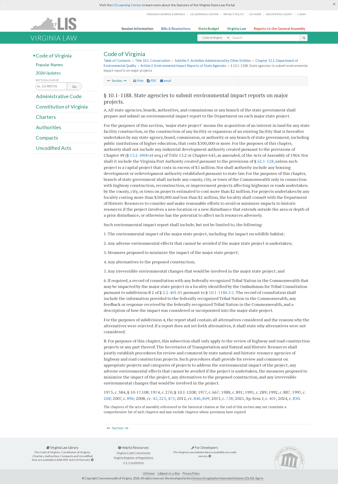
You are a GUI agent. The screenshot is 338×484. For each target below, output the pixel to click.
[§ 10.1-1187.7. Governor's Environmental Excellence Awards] (108, 81)
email (167, 81)
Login (301, 14)
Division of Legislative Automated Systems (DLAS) (222, 478)
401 (272, 398)
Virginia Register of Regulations (133, 457)
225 (162, 398)
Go (74, 86)
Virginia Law (236, 29)
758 (229, 398)
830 (296, 398)
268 (107, 398)
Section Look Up (47, 80)
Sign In (259, 478)
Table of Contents (117, 61)
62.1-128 (265, 161)
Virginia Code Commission (133, 453)
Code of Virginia (54, 55)
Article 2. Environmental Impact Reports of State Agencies (183, 66)
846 (197, 398)
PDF (153, 81)
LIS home (255, 14)
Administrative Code (59, 96)
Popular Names (49, 64)
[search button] (304, 37)
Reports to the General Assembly (279, 29)
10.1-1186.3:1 (221, 292)
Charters (46, 117)
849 (205, 398)
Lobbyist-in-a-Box (169, 473)
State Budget (208, 29)
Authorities (48, 127)
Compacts (47, 138)
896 (130, 398)
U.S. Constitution (133, 462)
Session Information (137, 29)
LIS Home (149, 473)
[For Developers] (210, 456)
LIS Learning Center (126, 5)
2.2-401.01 (172, 292)
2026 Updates (48, 72)
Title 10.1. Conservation (152, 61)
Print (139, 81)
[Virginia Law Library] (92, 459)
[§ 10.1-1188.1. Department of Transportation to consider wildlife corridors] (125, 81)
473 (171, 398)
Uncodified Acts (53, 148)
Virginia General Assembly (166, 14)
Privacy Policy (233, 14)
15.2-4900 (139, 155)
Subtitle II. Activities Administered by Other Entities (213, 61)
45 (155, 398)
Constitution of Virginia (62, 106)
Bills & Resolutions (175, 29)
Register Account (279, 14)
